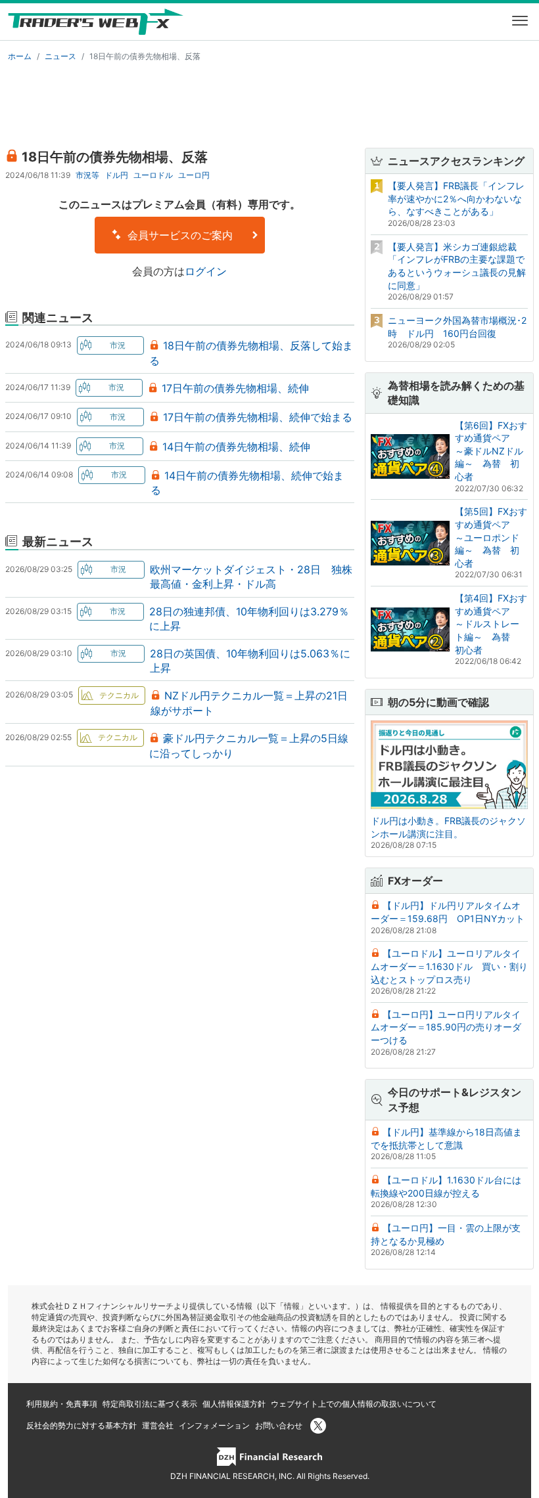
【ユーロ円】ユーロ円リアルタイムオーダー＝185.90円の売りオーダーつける (446, 1027)
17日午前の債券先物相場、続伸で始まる (257, 417)
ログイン (206, 271)
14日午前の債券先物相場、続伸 (236, 446)
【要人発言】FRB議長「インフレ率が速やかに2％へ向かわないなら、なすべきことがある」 (456, 198)
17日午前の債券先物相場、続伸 (235, 388)
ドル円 (116, 175)
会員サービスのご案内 (178, 235)
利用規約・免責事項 (61, 1404)
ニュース (60, 56)
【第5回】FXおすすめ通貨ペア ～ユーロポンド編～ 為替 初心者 (491, 537)
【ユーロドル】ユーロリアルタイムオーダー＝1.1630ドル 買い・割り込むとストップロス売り (449, 966)
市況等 (87, 175)
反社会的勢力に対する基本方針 (81, 1425)
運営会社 (158, 1425)
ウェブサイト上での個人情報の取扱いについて (353, 1404)
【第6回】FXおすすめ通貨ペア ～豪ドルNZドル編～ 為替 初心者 (491, 451)
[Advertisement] (269, 102)
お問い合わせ (278, 1425)
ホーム (20, 56)
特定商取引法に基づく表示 (150, 1404)
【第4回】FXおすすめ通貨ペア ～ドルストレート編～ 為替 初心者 (491, 623)
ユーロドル (153, 175)
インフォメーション (214, 1425)
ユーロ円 (194, 175)
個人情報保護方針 (234, 1404)
